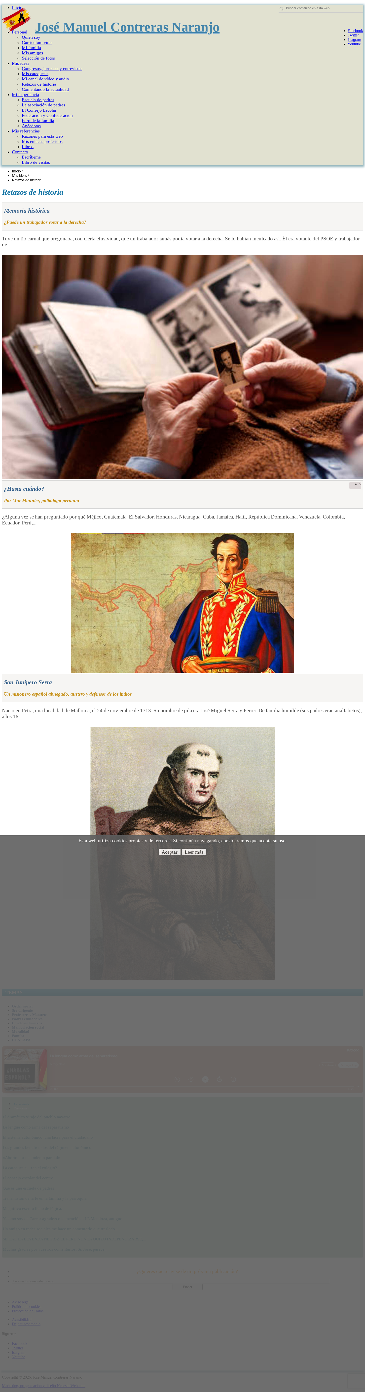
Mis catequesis (35, 73)
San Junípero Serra (28, 682)
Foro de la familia (38, 120)
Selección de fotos (38, 58)
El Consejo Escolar (39, 110)
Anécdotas (31, 125)
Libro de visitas (36, 162)
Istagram (354, 39)
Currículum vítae (37, 42)
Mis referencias (26, 131)
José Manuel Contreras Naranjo (127, 27)
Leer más (194, 852)
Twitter (353, 35)
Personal (19, 32)
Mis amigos (32, 52)
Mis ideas (20, 63)
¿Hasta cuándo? (24, 489)
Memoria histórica (27, 210)
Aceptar (170, 852)
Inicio (17, 7)
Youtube (354, 44)
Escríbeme (31, 157)
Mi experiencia (25, 94)
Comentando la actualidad (45, 89)
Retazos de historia (39, 84)
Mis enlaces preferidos (42, 141)
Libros (28, 146)
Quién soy (31, 37)
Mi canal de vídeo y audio (45, 78)
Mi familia (31, 47)
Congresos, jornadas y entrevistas (52, 68)
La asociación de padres (43, 104)
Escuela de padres (38, 99)
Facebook (355, 31)
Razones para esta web (42, 136)
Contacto (20, 151)
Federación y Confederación (47, 115)
